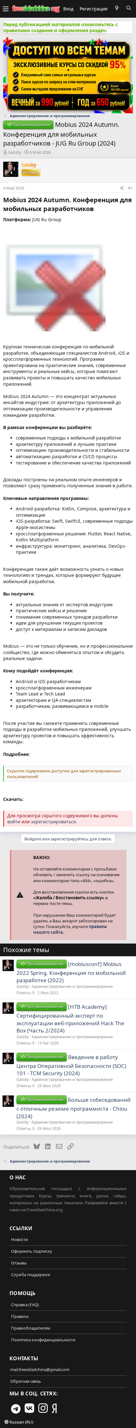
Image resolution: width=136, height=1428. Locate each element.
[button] (5, 8)
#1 (130, 188)
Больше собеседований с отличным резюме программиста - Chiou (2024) (73, 1108)
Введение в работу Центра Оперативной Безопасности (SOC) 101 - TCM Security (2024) (71, 1065)
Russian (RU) (21, 1422)
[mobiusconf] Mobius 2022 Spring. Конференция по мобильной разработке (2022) (71, 972)
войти (13, 822)
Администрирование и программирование (72, 986)
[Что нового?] (117, 8)
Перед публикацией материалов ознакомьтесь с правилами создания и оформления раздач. (60, 27)
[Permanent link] (97, 209)
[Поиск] (129, 8)
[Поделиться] (122, 188)
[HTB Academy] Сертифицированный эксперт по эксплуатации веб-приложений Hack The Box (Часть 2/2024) (70, 1018)
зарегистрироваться (53, 822)
